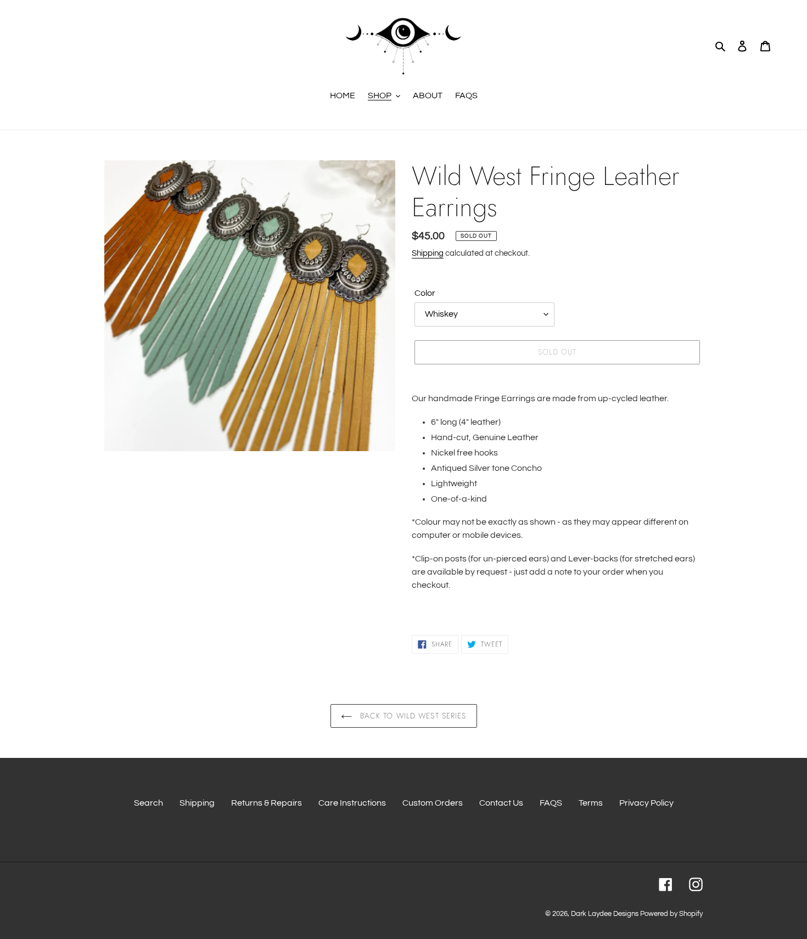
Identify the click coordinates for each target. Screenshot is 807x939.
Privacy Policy (646, 803)
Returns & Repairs (266, 803)
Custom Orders (432, 803)
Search (148, 803)
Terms (591, 803)
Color (424, 293)
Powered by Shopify (671, 914)
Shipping (428, 253)
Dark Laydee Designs (604, 914)
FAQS (551, 803)
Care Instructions (352, 803)
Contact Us (501, 803)
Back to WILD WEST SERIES (412, 715)
